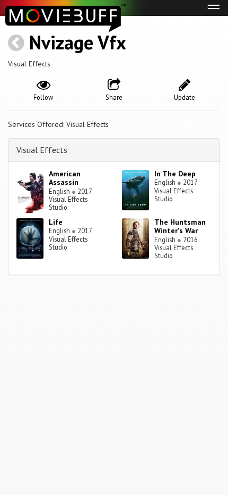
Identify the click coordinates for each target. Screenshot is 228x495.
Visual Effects (41, 149)
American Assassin (65, 178)
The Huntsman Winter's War (180, 226)
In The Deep (175, 173)
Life (56, 222)
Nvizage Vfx (77, 42)
